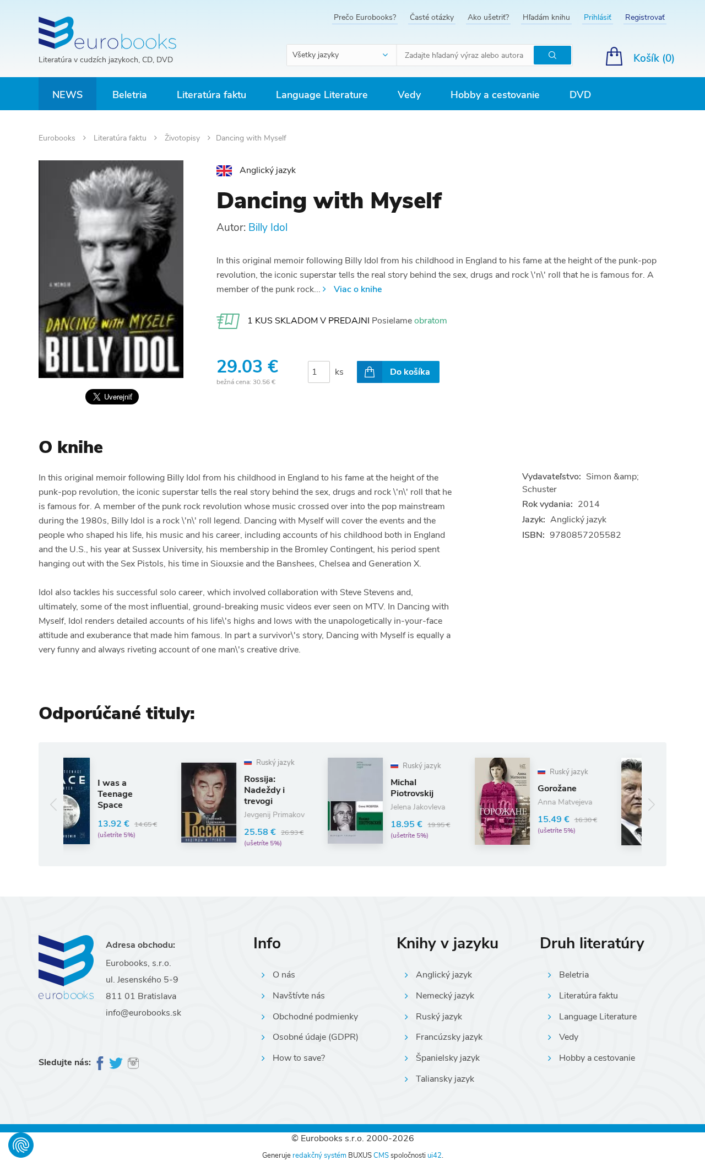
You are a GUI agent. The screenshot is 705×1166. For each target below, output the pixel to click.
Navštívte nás (299, 996)
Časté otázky (432, 17)
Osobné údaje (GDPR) (316, 1037)
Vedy (409, 94)
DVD (580, 94)
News (67, 94)
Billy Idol (268, 227)
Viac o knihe (358, 289)
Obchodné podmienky (315, 1017)
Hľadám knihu (546, 17)
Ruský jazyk (439, 1017)
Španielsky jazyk (448, 1058)
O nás (284, 975)
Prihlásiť (597, 17)
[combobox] (342, 55)
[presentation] (54, 804)
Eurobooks (58, 138)
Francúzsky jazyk (449, 1037)
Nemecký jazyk (445, 996)
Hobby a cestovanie (495, 94)
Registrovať (645, 17)
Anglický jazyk (444, 975)
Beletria (129, 94)
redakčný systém (319, 1155)
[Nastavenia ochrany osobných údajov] (21, 1145)
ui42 (434, 1155)
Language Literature (322, 94)
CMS (381, 1155)
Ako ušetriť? (488, 17)
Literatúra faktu (211, 94)
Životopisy (183, 138)
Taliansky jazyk (445, 1079)
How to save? (299, 1058)
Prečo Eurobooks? (365, 17)
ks (339, 372)
